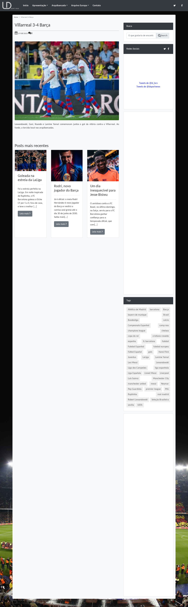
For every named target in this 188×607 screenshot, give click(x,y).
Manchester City (161, 378)
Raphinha (132, 394)
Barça (166, 309)
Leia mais (24, 214)
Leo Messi (132, 362)
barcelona (154, 309)
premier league (153, 389)
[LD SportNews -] (10, 5)
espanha (132, 341)
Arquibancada (59, 5)
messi (153, 384)
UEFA (139, 405)
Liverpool (164, 373)
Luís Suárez (133, 378)
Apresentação (39, 5)
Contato (97, 5)
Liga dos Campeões (137, 368)
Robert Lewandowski (138, 400)
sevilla (131, 405)
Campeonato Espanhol (138, 325)
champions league (136, 331)
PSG (167, 389)
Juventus (132, 357)
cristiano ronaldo (161, 336)
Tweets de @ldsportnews (148, 87)
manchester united (137, 384)
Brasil (166, 315)
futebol (165, 341)
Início (25, 5)
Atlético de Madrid (137, 309)
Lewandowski (162, 362)
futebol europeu (161, 347)
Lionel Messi (150, 373)
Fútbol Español (135, 352)
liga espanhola (162, 368)
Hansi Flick (164, 352)
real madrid (163, 394)
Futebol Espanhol (136, 347)
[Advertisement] (67, 279)
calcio (166, 320)
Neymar (165, 384)
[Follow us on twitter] (174, 5)
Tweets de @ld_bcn (148, 83)
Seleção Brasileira (160, 400)
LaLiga (146, 357)
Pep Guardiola (134, 389)
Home (16, 17)
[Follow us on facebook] (182, 5)
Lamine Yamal (162, 357)
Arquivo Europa (79, 5)
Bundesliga (133, 320)
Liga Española (134, 373)
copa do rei (133, 336)
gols (150, 352)
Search (164, 35)
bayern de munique (137, 315)
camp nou (164, 325)
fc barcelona (149, 341)
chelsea (165, 331)
